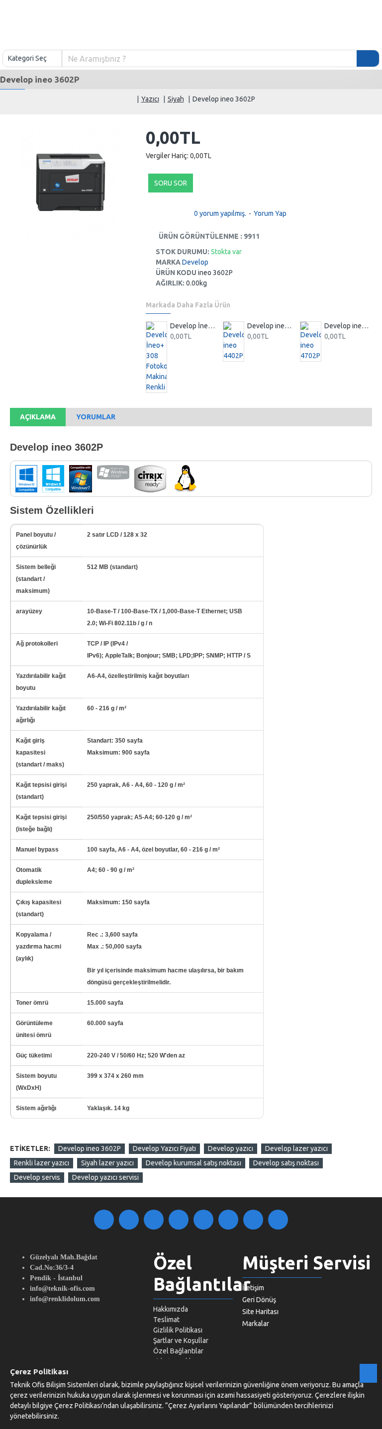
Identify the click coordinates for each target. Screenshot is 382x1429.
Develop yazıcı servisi (105, 1177)
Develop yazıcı (230, 1148)
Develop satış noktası (286, 1163)
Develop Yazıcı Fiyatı (164, 1148)
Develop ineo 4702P (348, 326)
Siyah (176, 99)
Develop (195, 262)
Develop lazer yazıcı (296, 1148)
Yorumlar (95, 417)
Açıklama (38, 417)
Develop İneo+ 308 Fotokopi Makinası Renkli (194, 326)
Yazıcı (150, 99)
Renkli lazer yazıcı (41, 1163)
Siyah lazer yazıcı (107, 1163)
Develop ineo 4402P (271, 326)
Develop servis (37, 1177)
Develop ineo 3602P (89, 1148)
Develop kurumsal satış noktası (193, 1163)
